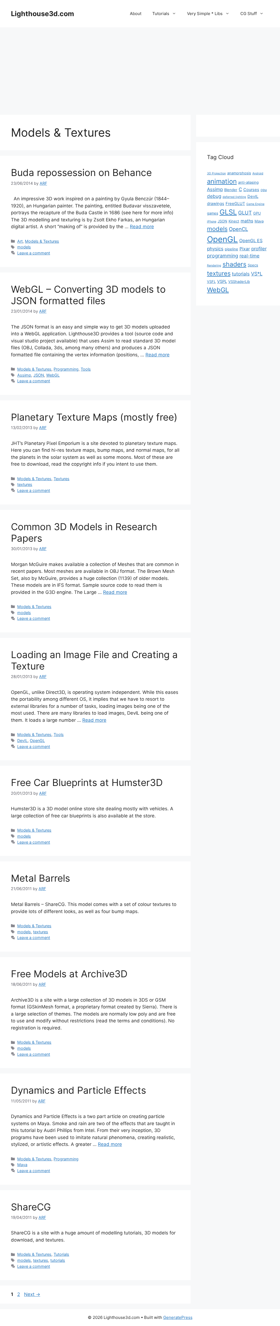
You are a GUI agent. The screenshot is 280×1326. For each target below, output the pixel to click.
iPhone (211, 221)
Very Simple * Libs (205, 13)
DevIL (22, 740)
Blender (230, 189)
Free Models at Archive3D (69, 973)
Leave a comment (33, 253)
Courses (251, 189)
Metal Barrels (40, 878)
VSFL (211, 281)
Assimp (24, 375)
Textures (61, 478)
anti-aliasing (248, 182)
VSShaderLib (239, 281)
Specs (253, 265)
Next (32, 1294)
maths (247, 221)
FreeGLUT (235, 203)
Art (20, 241)
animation (222, 181)
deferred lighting (234, 197)
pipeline (231, 249)
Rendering (214, 265)
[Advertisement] (140, 68)
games (212, 213)
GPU (257, 213)
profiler (259, 248)
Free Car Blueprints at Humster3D (87, 782)
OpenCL (238, 229)
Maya (22, 1164)
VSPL (222, 281)
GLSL (228, 212)
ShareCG (31, 1207)
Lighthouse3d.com (42, 14)
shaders (234, 264)
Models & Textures (42, 241)
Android (257, 173)
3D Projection (216, 173)
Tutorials (160, 13)
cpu (264, 189)
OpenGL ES (250, 240)
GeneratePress (177, 1317)
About (135, 13)
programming (222, 256)
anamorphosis (239, 173)
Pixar (245, 248)
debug (214, 196)
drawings (215, 203)
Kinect (234, 221)
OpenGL (37, 740)
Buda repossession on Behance (81, 172)
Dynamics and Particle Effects (78, 1090)
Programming (66, 369)
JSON (38, 375)
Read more (142, 226)
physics (215, 248)
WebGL (53, 375)
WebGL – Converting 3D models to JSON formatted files (88, 294)
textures (24, 484)
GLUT (245, 213)
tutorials (57, 1260)
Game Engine (255, 204)
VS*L (256, 274)
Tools (86, 369)
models (24, 247)
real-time (249, 256)
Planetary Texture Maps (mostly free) (94, 417)
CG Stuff (248, 13)
